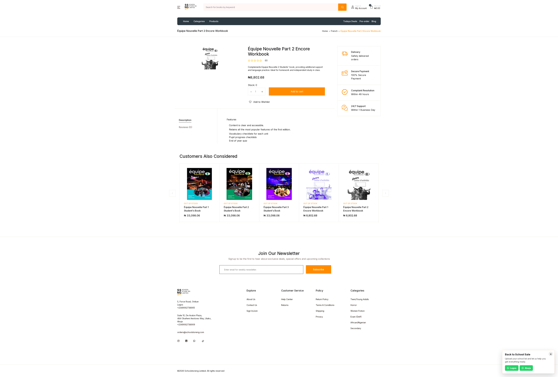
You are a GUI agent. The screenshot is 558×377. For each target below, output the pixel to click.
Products (213, 21)
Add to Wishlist (261, 101)
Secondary (355, 328)
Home (186, 21)
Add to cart (297, 91)
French (334, 31)
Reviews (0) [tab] (185, 127)
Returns (284, 305)
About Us (251, 299)
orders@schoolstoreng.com (190, 332)
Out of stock (191, 203)
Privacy (319, 316)
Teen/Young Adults (359, 299)
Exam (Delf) (356, 316)
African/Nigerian (358, 322)
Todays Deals (350, 21)
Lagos (513, 368)
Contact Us (252, 305)
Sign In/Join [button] (252, 311)
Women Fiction (357, 311)
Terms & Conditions (325, 305)
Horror (353, 305)
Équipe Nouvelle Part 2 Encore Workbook (361, 31)
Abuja (528, 368)
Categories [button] (199, 21)
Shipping (320, 311)
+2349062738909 (186, 324)
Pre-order (364, 21)
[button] (178, 7)
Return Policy (322, 299)
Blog (374, 21)
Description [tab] (185, 120)
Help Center (287, 299)
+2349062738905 (186, 307)
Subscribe (318, 269)
